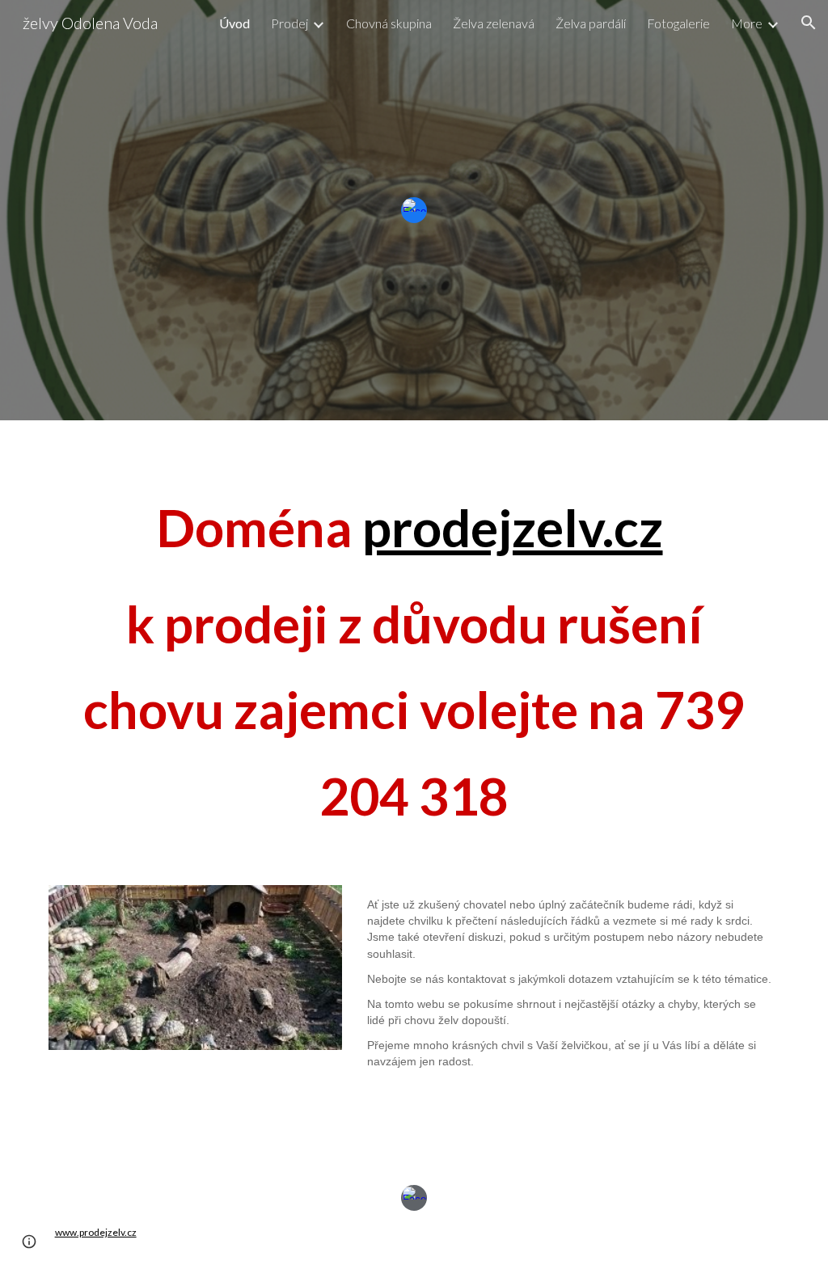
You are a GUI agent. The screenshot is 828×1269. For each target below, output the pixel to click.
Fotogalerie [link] (678, 23)
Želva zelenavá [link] (493, 23)
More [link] (747, 23)
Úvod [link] (234, 23)
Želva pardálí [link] (591, 23)
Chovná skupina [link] (389, 23)
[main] (414, 643)
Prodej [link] (289, 23)
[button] (808, 22)
